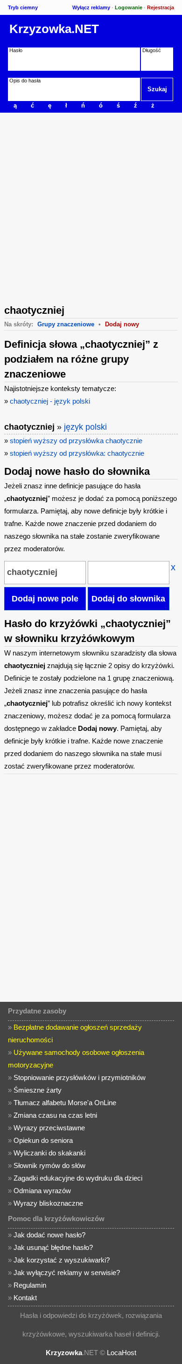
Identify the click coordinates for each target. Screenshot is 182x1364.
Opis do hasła (25, 80)
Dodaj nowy (122, 324)
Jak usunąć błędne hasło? (53, 1247)
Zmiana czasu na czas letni (55, 1115)
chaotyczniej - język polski (50, 401)
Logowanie (128, 7)
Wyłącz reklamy (91, 7)
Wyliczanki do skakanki (49, 1153)
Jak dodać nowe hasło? (49, 1235)
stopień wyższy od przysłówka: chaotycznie (77, 453)
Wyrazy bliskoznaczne (48, 1203)
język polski (85, 427)
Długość (151, 50)
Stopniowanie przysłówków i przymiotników (80, 1077)
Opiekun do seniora (43, 1140)
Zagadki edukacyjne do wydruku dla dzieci (78, 1178)
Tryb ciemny (23, 7)
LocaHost (121, 1353)
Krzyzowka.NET (54, 29)
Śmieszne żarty (38, 1090)
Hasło (15, 50)
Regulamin (30, 1285)
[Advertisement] (91, 207)
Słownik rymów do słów (49, 1165)
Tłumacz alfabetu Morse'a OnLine (65, 1103)
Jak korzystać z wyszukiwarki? (62, 1260)
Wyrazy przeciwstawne (49, 1128)
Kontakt (25, 1298)
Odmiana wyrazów (42, 1191)
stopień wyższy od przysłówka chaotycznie (76, 441)
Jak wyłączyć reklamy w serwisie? (67, 1272)
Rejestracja (160, 7)
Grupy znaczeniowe (65, 324)
